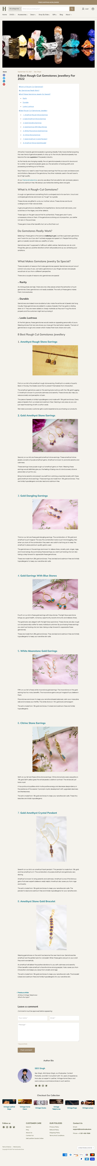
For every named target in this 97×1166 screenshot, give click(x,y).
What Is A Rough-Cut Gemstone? (31, 87)
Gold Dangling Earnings (34, 495)
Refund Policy (54, 1130)
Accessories (22, 15)
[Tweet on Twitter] (4, 78)
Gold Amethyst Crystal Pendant (38, 812)
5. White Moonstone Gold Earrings (35, 131)
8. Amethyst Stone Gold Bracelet (34, 143)
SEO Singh (40, 1068)
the (24, 180)
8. (19, 901)
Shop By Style (44, 15)
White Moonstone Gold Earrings (38, 650)
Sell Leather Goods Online (34, 1138)
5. (19, 650)
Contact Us (30, 1135)
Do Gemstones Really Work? (29, 90)
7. (19, 812)
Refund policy (17, 1147)
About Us (29, 1132)
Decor (32, 15)
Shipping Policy (55, 1132)
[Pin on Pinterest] (4, 84)
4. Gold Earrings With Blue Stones (35, 127)
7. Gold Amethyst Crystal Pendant (35, 139)
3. (19, 495)
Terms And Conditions (57, 1135)
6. (19, 722)
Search (28, 1127)
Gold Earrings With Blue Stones (37, 575)
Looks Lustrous (28, 106)
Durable (25, 102)
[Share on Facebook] (4, 75)
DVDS (12, 15)
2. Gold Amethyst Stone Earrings (34, 119)
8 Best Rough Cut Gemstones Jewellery (33, 111)
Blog (61, 15)
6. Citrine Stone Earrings (31, 135)
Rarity (25, 98)
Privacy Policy (54, 1127)
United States (85, 1148)
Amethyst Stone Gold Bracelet (37, 901)
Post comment (26, 1050)
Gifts (54, 15)
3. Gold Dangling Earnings (32, 123)
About (68, 15)
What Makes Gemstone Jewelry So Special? (34, 94)
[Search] (72, 9)
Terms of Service (6, 1147)
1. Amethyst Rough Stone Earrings (35, 115)
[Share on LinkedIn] (4, 81)
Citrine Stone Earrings (33, 722)
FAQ (27, 1130)
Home (4, 15)
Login (87, 9)
